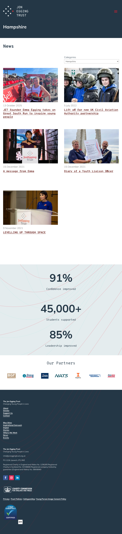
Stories (6, 430)
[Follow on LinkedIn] (17, 477)
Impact (6, 427)
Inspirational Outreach (12, 425)
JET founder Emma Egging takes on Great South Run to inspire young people (29, 113)
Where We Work (10, 433)
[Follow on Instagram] (11, 477)
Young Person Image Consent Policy (51, 499)
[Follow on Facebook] (5, 477)
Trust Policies (16, 499)
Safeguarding (29, 499)
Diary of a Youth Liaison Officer (88, 171)
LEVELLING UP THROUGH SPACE (24, 232)
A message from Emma (18, 171)
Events (6, 438)
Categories (70, 57)
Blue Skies (7, 423)
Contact (6, 416)
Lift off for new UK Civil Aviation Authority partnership (91, 111)
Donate (6, 410)
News (5, 435)
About (5, 408)
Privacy (6, 499)
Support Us (8, 413)
